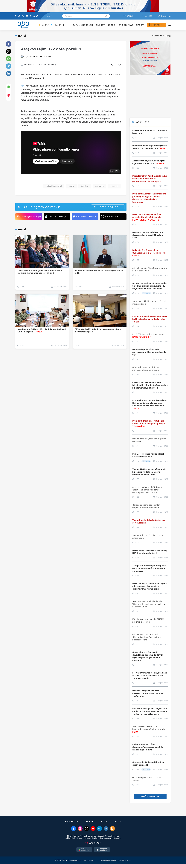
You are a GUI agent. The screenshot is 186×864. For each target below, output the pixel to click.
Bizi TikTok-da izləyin (57, 217)
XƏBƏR (111, 25)
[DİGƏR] (168, 25)
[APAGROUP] (93, 843)
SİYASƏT (100, 25)
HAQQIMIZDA (71, 821)
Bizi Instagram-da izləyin (31, 217)
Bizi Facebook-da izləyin (86, 217)
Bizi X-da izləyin (111, 217)
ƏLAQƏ (89, 821)
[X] (23, 16)
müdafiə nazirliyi (54, 186)
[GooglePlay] (84, 849)
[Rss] (37, 16)
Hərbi (168, 36)
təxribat (85, 186)
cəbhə (71, 186)
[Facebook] (15, 16)
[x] (86, 829)
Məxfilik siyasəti (124, 860)
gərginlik (99, 186)
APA (23, 85)
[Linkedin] (34, 16)
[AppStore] (102, 849)
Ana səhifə (157, 36)
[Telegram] (30, 16)
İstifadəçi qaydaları (108, 860)
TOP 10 (117, 821)
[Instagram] (19, 16)
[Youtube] (27, 16)
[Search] (106, 16)
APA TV (140, 25)
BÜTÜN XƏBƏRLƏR (82, 25)
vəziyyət (114, 186)
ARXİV (103, 821)
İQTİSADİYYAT (125, 25)
